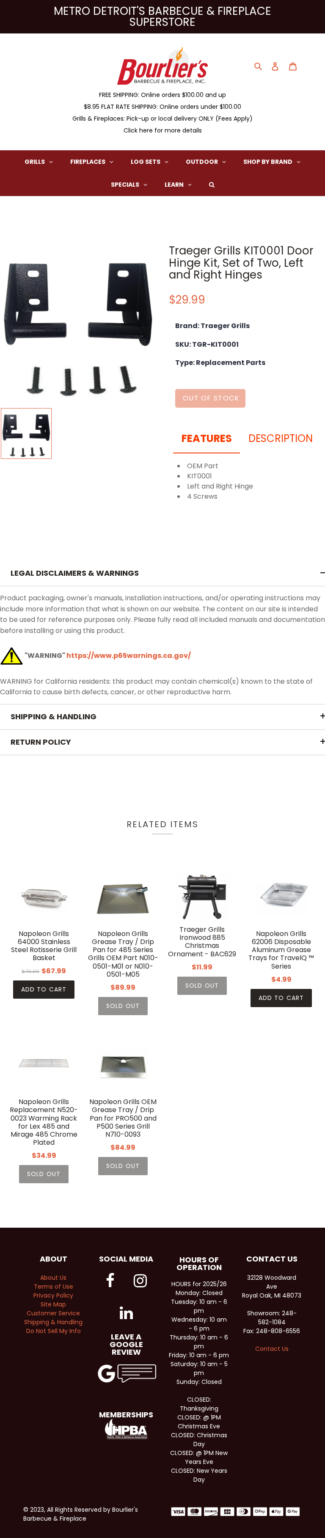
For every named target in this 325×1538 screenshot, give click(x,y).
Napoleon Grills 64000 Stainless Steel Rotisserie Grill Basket (44, 946)
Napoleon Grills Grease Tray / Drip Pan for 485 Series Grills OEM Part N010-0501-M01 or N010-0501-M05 (123, 954)
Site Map (53, 1304)
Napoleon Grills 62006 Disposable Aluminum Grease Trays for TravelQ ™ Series (281, 950)
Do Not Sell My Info (53, 1331)
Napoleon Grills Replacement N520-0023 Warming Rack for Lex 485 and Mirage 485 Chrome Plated (44, 1122)
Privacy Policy (53, 1295)
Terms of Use (53, 1286)
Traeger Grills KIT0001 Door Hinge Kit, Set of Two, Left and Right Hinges (241, 263)
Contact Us (272, 1349)
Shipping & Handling (53, 1322)
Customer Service (53, 1313)
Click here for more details (163, 130)
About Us (53, 1277)
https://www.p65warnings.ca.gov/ (128, 655)
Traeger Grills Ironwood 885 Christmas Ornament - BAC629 (202, 941)
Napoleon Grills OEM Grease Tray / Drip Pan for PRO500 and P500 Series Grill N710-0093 (123, 1118)
